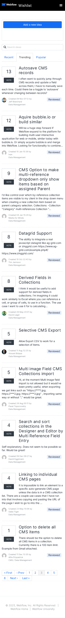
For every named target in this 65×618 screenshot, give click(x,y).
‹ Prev (20, 572)
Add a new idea (32, 24)
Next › (14, 578)
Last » (26, 578)
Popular (41, 57)
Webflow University (43, 608)
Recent (8, 57)
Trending (25, 57)
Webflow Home (19, 608)
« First (8, 572)
